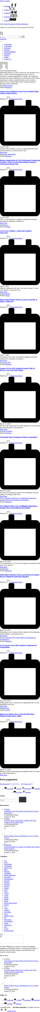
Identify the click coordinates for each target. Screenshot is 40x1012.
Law (5, 907)
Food (7, 295)
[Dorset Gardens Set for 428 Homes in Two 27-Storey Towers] (8, 834)
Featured (7, 884)
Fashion (6, 883)
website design (9, 931)
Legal (6, 908)
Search (2, 796)
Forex (6, 892)
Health (8, 227)
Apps (6, 862)
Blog (5, 870)
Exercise (7, 881)
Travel (8, 710)
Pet (5, 918)
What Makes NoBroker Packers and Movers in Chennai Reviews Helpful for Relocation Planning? (19, 575)
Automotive (8, 866)
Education (7, 877)
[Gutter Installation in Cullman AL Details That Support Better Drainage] (8, 845)
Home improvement (10, 903)
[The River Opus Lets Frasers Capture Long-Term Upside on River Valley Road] (7, 818)
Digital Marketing (10, 875)
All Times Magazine (21, 24)
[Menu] (1, 41)
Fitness (6, 888)
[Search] (22, 799)
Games (6, 897)
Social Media (8, 921)
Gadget (6, 894)
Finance (6, 886)
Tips (5, 927)
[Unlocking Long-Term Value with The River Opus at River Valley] (7, 809)
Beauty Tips (8, 868)
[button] (20, 37)
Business (9, 87)
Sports (6, 923)
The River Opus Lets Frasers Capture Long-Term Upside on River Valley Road (20, 821)
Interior (6, 905)
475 (22, 784)
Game (6, 895)
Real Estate (7, 919)
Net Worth (7, 912)
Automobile (8, 864)
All (5, 860)
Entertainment (8, 879)
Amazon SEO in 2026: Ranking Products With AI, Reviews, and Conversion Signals (17, 369)
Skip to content (5, 1)
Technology (8, 925)
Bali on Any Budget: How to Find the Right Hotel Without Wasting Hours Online (17, 715)
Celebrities (7, 873)
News (6, 914)
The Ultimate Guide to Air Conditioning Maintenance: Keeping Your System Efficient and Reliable (19, 507)
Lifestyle (9, 433)
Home (6, 901)
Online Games (8, 916)
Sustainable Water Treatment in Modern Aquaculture (18, 437)
